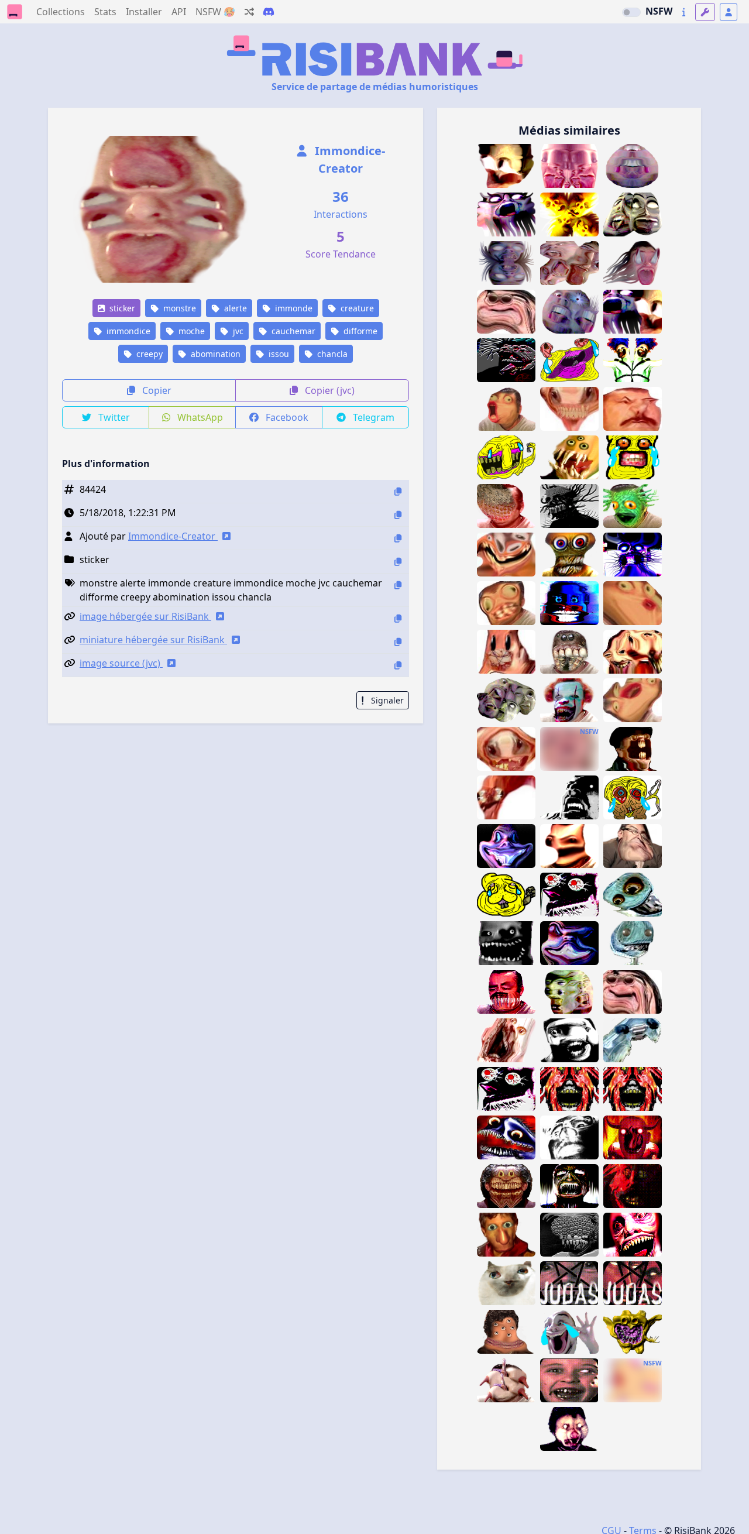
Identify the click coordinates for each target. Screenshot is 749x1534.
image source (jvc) (121, 663)
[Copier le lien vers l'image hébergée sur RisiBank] (398, 618)
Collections (60, 11)
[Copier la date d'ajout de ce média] (398, 515)
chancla (331, 353)
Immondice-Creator (348, 159)
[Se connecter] (728, 12)
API (178, 11)
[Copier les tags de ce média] (398, 585)
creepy (148, 353)
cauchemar (292, 331)
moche (190, 331)
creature (356, 308)
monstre (178, 308)
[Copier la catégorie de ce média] (398, 561)
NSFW (658, 11)
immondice (127, 331)
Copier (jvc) (329, 390)
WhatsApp (199, 417)
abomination (214, 353)
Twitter (113, 417)
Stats (105, 11)
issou (277, 353)
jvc (237, 331)
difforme (359, 331)
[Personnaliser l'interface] (705, 12)
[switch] (631, 12)
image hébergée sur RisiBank (145, 616)
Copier (155, 390)
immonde (292, 308)
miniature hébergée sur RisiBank (153, 639)
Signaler (386, 700)
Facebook (285, 417)
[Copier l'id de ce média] (398, 491)
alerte (234, 308)
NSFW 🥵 (215, 11)
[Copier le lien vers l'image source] (398, 665)
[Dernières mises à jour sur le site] (683, 12)
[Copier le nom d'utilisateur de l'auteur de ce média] (398, 538)
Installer (144, 11)
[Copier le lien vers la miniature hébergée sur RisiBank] (398, 642)
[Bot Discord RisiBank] (269, 11)
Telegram (372, 417)
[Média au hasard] (249, 11)
